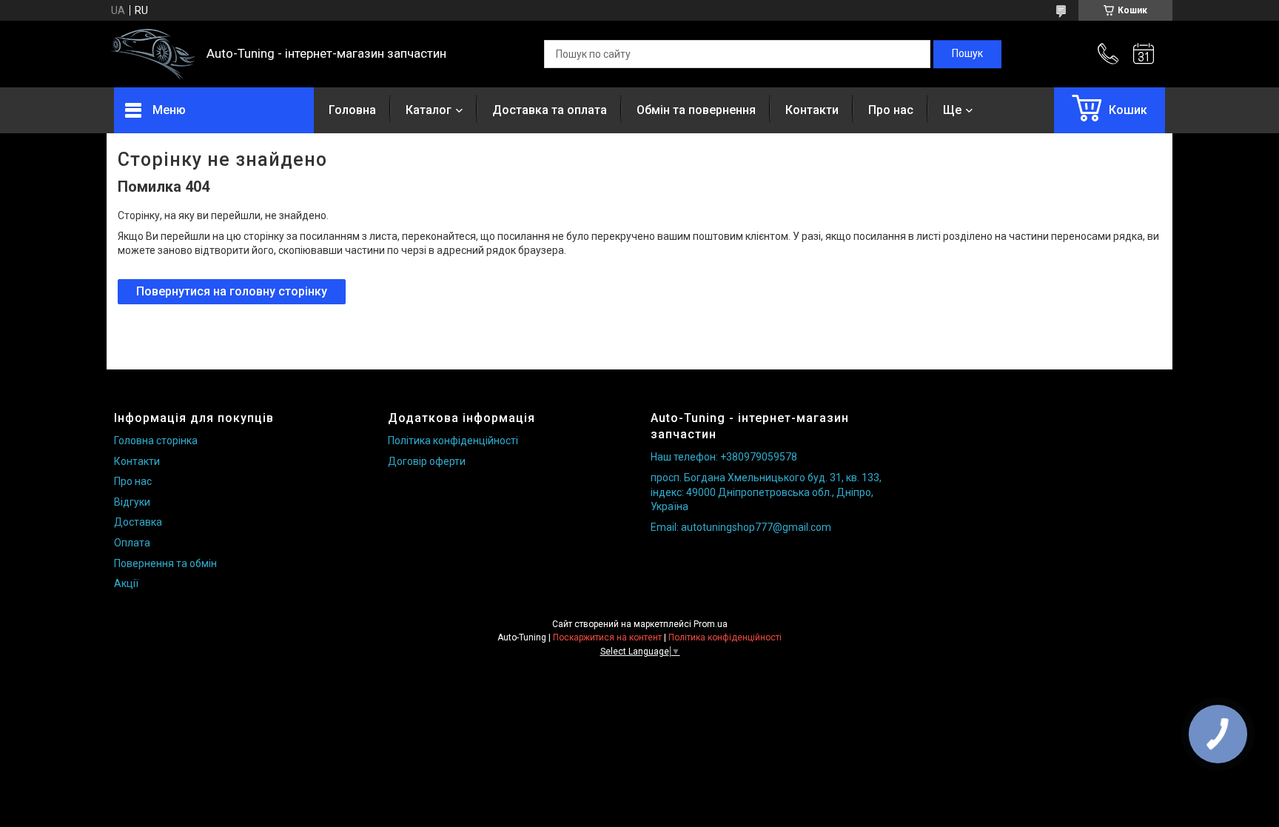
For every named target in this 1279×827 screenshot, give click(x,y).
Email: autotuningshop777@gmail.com (741, 527)
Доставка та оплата (549, 110)
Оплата (132, 543)
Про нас (890, 110)
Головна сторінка (156, 440)
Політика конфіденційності (453, 440)
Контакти (812, 110)
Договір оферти (427, 461)
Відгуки (132, 502)
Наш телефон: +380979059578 (724, 457)
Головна (352, 110)
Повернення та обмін (165, 563)
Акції (126, 583)
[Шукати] (967, 54)
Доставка (138, 522)
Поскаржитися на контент (607, 637)
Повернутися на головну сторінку (231, 291)
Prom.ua (711, 624)
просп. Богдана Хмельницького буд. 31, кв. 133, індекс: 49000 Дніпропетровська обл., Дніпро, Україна (766, 492)
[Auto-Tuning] (152, 54)
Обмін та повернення (696, 110)
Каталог (428, 110)
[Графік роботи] (1143, 54)
